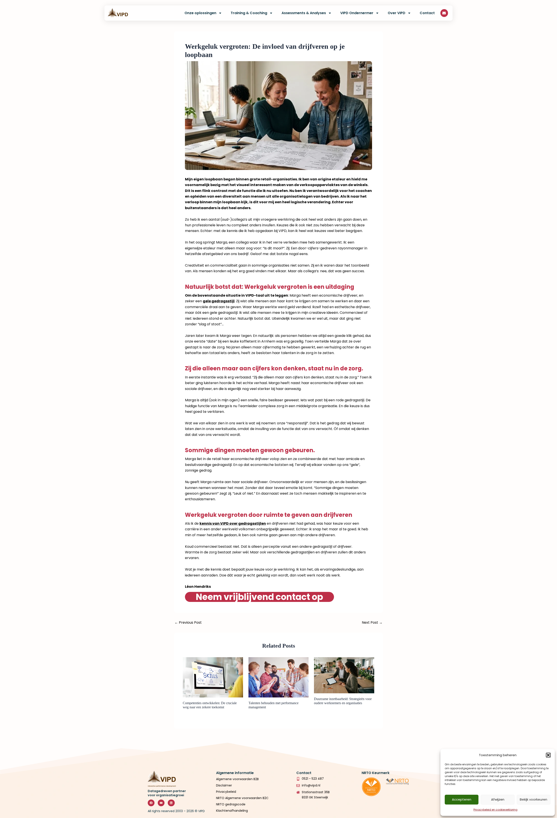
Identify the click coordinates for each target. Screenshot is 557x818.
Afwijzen (497, 799)
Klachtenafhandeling (232, 810)
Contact (427, 12)
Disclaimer (224, 785)
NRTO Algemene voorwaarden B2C (242, 798)
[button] (548, 755)
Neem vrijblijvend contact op (259, 597)
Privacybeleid (226, 791)
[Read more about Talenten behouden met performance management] (278, 677)
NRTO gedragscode (230, 804)
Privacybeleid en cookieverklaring (495, 809)
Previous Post (188, 622)
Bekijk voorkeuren (533, 799)
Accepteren (461, 799)
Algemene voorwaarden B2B (237, 779)
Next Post (372, 622)
